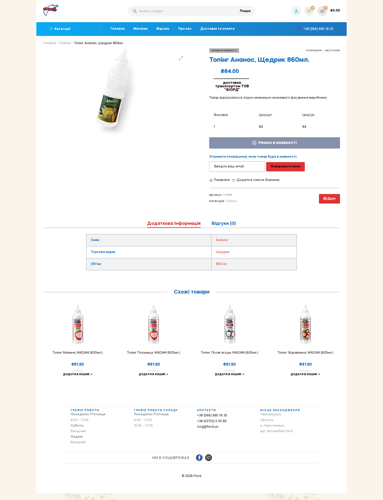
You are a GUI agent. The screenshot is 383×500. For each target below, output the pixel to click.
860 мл (221, 264)
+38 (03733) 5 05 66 (212, 421)
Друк (331, 198)
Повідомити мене (285, 166)
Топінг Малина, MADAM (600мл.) (78, 352)
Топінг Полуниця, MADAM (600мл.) (153, 352)
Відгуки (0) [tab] (224, 224)
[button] (181, 58)
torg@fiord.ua (207, 426)
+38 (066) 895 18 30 (212, 415)
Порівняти (222, 180)
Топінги (65, 43)
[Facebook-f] (199, 457)
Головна (49, 43)
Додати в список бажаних (258, 180)
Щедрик (223, 252)
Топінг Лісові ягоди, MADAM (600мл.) (229, 352)
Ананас (222, 240)
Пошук (245, 11)
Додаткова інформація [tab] (174, 224)
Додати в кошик (76, 374)
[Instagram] (208, 457)
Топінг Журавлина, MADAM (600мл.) (305, 352)
